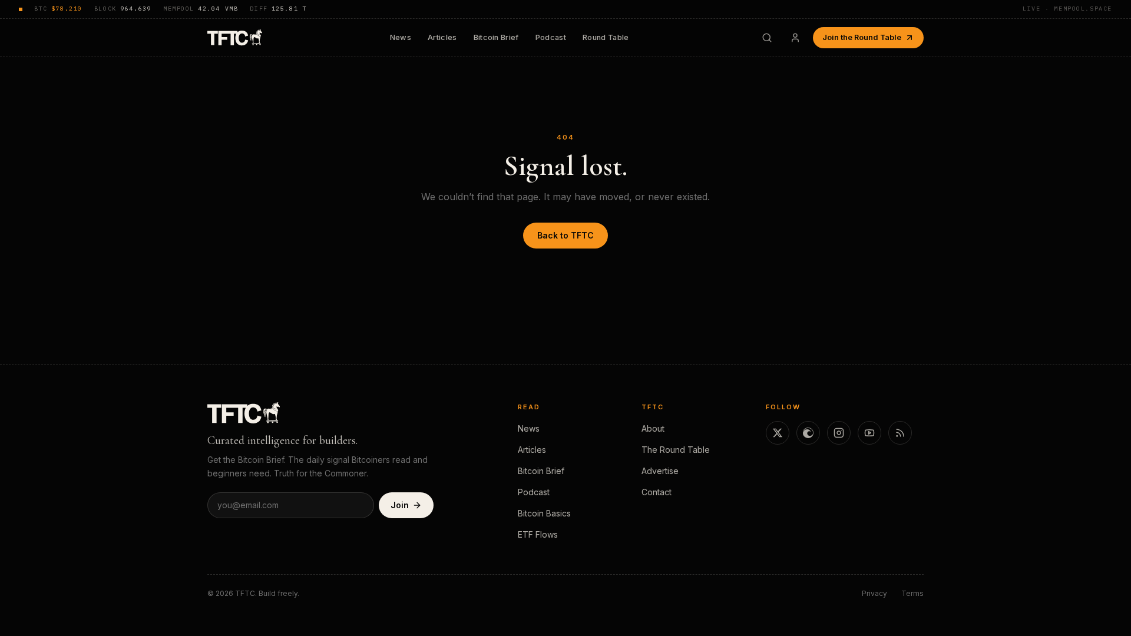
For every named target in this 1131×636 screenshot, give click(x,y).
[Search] (767, 37)
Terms (912, 593)
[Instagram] (839, 433)
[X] (777, 433)
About (652, 428)
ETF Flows (538, 534)
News (400, 37)
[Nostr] (808, 433)
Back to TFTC (565, 235)
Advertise (660, 471)
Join (400, 505)
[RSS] (900, 433)
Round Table (606, 37)
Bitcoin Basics (544, 513)
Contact (656, 492)
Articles (442, 37)
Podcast (550, 37)
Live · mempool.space (1067, 8)
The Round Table (675, 450)
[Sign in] (795, 37)
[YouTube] (869, 433)
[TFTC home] (234, 37)
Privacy (874, 593)
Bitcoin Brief (496, 37)
